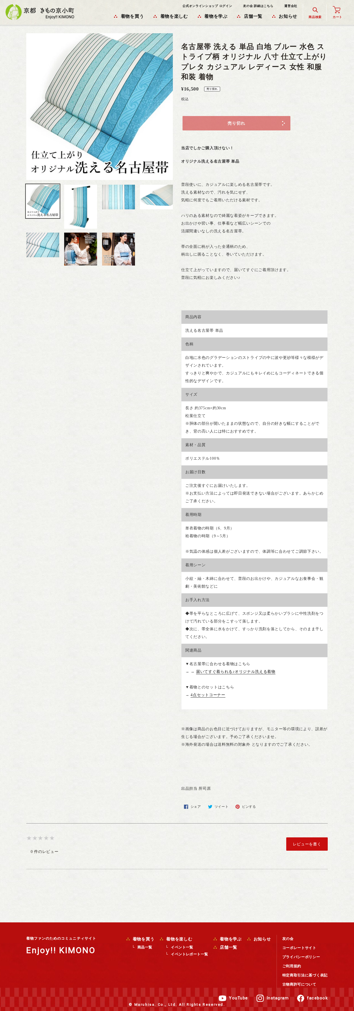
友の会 (288, 939)
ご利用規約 (291, 966)
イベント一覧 (182, 947)
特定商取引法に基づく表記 (305, 975)
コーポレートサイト (299, 948)
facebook (317, 997)
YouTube (238, 997)
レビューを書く (307, 844)
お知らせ (261, 939)
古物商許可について (299, 984)
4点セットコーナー (208, 695)
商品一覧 (144, 947)
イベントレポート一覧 (189, 954)
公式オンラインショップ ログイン (207, 5)
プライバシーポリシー (301, 957)
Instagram (278, 997)
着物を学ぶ (230, 939)
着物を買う (143, 939)
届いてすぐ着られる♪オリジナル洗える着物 (235, 672)
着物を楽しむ (178, 939)
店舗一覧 (227, 947)
